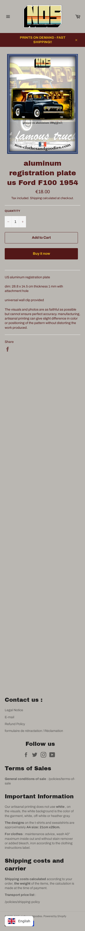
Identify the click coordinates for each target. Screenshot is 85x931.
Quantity (12, 211)
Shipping (36, 198)
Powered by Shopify (54, 916)
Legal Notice (14, 710)
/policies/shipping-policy (22, 902)
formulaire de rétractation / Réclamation (34, 731)
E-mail (9, 717)
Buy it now (41, 253)
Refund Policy (15, 724)
